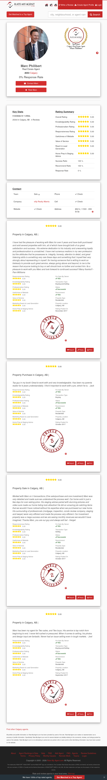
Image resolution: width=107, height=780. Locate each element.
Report (71, 350)
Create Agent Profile (85, 5)
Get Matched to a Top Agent (20, 14)
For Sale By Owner (62, 276)
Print (90, 350)
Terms (23, 755)
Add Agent (59, 753)
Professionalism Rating (21, 287)
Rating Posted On (61, 309)
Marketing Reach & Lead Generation (25, 303)
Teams (76, 755)
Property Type (60, 298)
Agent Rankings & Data (28, 753)
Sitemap (71, 773)
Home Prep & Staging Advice (23, 309)
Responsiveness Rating (21, 276)
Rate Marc (32, 89)
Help (43, 753)
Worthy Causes (49, 755)
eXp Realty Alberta (41, 201)
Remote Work (64, 755)
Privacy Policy (34, 755)
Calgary (33, 72)
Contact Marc (32, 83)
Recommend (60, 292)
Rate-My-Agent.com (55, 760)
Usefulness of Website (20, 292)
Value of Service (18, 298)
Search (96, 14)
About (13, 753)
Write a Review (66, 5)
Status (57, 287)
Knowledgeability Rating (21, 282)
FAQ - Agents (72, 753)
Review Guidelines (88, 753)
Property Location (61, 303)
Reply (81, 350)
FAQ (50, 753)
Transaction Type (61, 282)
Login (99, 5)
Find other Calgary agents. (18, 729)
